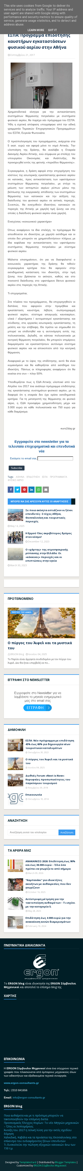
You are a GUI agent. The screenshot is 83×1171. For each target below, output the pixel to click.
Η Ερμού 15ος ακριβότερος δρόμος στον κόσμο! (48, 535)
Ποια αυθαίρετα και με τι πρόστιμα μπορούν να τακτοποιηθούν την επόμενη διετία (33, 1117)
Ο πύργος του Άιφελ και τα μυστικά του (40, 645)
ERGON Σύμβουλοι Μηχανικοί (50, 1165)
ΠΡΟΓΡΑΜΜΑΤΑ (58, 476)
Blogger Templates (65, 1162)
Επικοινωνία (33, 794)
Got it (52, 30)
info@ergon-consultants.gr (29, 1097)
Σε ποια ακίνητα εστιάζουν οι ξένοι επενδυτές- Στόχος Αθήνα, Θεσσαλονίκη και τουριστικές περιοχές (49, 515)
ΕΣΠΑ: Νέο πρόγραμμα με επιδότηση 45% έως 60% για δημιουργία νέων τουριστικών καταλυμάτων (49, 744)
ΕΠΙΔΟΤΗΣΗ (33, 476)
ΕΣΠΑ (45, 476)
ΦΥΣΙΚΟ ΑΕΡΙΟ (16, 480)
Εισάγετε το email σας (23, 458)
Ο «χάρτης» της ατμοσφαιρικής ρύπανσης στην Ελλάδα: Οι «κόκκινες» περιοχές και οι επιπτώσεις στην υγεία (46, 555)
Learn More (36, 30)
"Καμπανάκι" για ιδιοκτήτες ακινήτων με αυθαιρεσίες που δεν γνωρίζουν (48, 883)
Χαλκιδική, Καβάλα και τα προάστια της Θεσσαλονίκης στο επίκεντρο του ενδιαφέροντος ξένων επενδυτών (40, 1139)
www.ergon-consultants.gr (21, 1082)
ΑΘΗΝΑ (20, 476)
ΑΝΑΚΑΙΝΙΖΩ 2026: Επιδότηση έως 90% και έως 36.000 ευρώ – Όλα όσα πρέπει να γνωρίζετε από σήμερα (50, 864)
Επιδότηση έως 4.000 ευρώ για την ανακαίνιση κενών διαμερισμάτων (48, 919)
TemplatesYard (27, 1162)
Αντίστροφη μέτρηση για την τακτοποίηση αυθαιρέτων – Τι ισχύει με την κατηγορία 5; (50, 902)
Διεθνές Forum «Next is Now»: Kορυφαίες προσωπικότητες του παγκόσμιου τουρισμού (47, 779)
